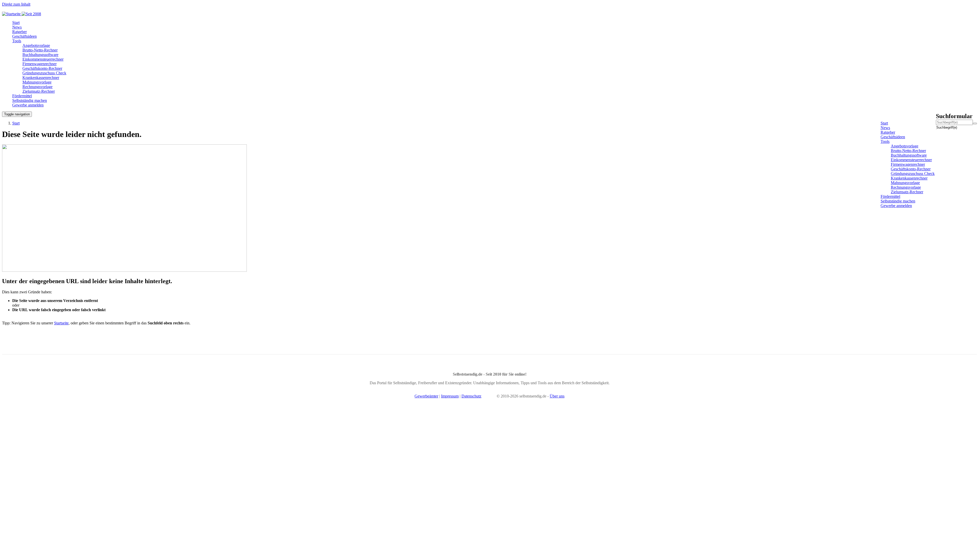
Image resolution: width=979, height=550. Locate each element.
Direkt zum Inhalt (16, 4)
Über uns (557, 396)
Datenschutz (471, 396)
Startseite (61, 323)
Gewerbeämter (426, 396)
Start (16, 123)
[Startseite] (23, 14)
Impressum (450, 396)
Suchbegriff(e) (936, 127)
